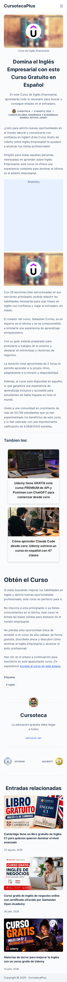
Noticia (34, 117)
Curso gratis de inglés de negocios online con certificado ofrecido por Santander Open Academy (32, 900)
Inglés (10, 684)
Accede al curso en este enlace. (40, 666)
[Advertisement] (33, 217)
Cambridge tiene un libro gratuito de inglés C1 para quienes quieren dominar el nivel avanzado (33, 838)
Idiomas (24, 117)
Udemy (43, 117)
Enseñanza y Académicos (43, 115)
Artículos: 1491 (33, 738)
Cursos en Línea (18, 115)
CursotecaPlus (19, 5)
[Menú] (61, 6)
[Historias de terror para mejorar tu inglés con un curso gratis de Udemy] (33, 935)
